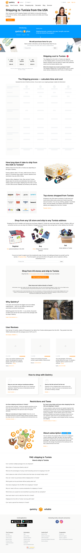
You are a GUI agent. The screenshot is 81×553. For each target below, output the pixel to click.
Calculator (38, 5)
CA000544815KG (37, 362)
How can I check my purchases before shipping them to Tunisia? (22, 478)
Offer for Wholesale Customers (66, 539)
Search (64, 2)
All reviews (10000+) (11, 334)
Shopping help (29, 5)
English (28, 2)
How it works (14, 5)
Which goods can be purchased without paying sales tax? (21, 481)
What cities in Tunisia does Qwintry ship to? (17, 467)
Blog (44, 5)
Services (49, 5)
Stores (21, 5)
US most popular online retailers (36, 273)
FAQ (24, 534)
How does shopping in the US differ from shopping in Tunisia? (22, 485)
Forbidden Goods (10, 419)
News (7, 544)
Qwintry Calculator (45, 535)
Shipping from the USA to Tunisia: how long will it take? (20, 499)
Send (55, 48)
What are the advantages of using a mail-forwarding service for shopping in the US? (28, 471)
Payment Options (27, 537)
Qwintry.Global (44, 541)
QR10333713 (11, 365)
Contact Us (61, 534)
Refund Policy (9, 539)
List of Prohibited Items (29, 544)
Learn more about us (11, 317)
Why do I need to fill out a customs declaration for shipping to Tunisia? (24, 488)
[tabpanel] (40, 31)
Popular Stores (27, 539)
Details (46, 392)
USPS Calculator (45, 537)
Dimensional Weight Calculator (48, 539)
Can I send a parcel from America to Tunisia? (17, 502)
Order (34, 249)
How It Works (26, 535)
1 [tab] (40, 37)
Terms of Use (9, 537)
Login (68, 2)
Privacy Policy (9, 541)
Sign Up (73, 2)
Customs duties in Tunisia (49, 420)
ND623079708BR (62, 365)
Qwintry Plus (44, 534)
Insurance (26, 542)
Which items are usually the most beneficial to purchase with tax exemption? (26, 492)
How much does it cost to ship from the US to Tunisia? (20, 495)
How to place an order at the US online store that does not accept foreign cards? (27, 474)
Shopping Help (22, 257)
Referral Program (63, 535)
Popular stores (47, 208)
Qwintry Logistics (63, 537)
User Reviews (9, 535)
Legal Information (9, 542)
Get (8, 249)
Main (7, 5)
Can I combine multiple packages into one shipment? (19, 463)
